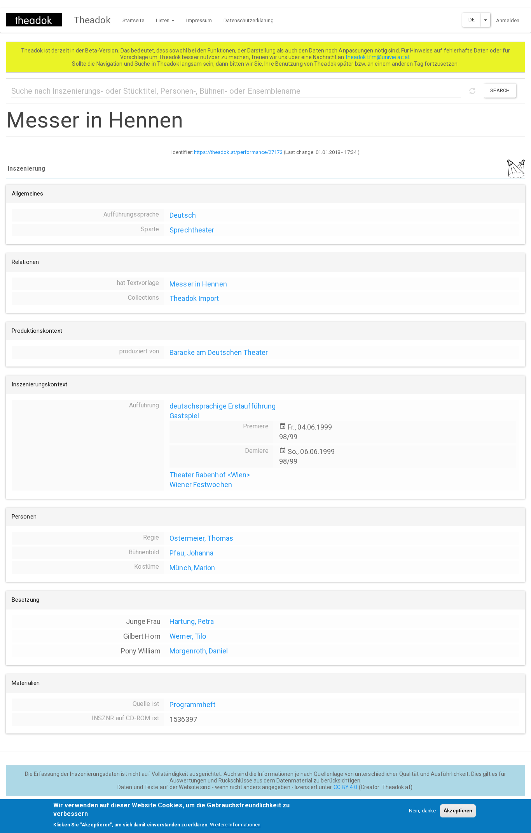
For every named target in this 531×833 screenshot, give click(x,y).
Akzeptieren (458, 811)
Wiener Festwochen (200, 484)
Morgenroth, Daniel (198, 651)
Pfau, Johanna (191, 553)
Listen (163, 20)
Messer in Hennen (198, 284)
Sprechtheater (191, 230)
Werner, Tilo (187, 636)
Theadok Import (194, 298)
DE (471, 20)
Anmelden (507, 20)
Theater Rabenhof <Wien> (209, 475)
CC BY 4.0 (346, 787)
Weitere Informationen (235, 825)
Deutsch (182, 215)
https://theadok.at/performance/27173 (238, 152)
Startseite (133, 20)
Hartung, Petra (191, 621)
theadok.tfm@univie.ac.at (378, 57)
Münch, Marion (192, 568)
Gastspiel (184, 416)
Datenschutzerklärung (249, 20)
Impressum (199, 20)
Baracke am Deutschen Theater (218, 352)
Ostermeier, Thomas (201, 538)
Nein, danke (422, 811)
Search (500, 90)
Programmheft (192, 704)
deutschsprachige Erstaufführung (222, 406)
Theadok (92, 20)
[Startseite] (37, 19)
